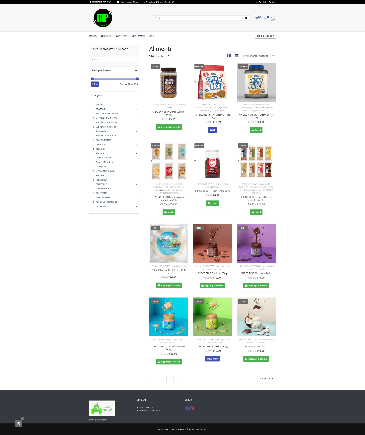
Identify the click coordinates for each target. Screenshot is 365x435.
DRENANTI (101, 206)
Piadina (182, 266)
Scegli (212, 130)
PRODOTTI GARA (103, 188)
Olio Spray (101, 166)
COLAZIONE (171, 187)
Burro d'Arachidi (103, 157)
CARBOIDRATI (202, 107)
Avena (165, 184)
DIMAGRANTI (102, 144)
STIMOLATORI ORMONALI (108, 113)
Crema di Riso (214, 107)
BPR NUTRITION (175, 184)
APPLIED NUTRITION (216, 104)
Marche (169, 107)
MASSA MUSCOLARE (105, 171)
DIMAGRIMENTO (103, 140)
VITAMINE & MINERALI (106, 118)
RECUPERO (101, 175)
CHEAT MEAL (165, 266)
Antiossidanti (102, 131)
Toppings (100, 148)
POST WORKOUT (218, 110)
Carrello (272, 2)
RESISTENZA (101, 179)
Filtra (95, 84)
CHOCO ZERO (208, 266)
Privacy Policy (146, 407)
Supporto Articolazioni (106, 126)
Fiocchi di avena (168, 190)
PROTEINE (100, 109)
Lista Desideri (260, 2)
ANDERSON (165, 104)
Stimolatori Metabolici (106, 122)
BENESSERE (261, 184)
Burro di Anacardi (178, 104)
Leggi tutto (212, 358)
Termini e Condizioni (150, 410)
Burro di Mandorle (104, 162)
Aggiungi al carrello (170, 127)
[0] (18, 423)
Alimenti (155, 104)
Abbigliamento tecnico (106, 201)
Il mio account (264, 35)
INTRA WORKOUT (104, 197)
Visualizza (154, 55)
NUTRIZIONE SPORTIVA (169, 193)
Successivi (265, 378)
